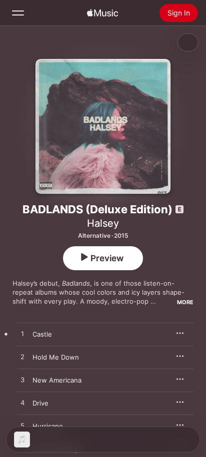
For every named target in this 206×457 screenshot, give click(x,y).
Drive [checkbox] (40, 403)
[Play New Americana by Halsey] (22, 380)
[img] (102, 12)
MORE (185, 302)
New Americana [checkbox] (57, 380)
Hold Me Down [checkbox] (55, 357)
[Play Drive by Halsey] (22, 403)
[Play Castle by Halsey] (22, 334)
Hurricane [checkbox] (47, 426)
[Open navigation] (18, 13)
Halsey (103, 223)
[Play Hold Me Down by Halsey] (22, 357)
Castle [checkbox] (42, 334)
